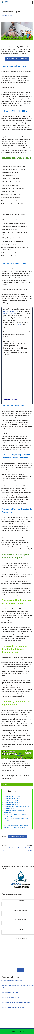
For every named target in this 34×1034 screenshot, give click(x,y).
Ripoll (19, 324)
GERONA (6, 784)
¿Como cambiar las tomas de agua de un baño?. (16, 1002)
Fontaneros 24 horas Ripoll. (12, 802)
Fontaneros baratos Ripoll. (12, 804)
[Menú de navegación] (30, 2)
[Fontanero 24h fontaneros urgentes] (7, 2)
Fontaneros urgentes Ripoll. (12, 798)
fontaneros (9, 313)
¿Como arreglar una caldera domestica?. (14, 1007)
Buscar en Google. (10, 399)
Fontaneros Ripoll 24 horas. (12, 796)
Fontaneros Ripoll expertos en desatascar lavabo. (17, 819)
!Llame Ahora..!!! (18, 1032)
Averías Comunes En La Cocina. (11, 980)
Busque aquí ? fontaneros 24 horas (16, 827)
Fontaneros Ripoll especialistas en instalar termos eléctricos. (16, 807)
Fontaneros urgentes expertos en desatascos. (14, 811)
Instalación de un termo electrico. (11, 992)
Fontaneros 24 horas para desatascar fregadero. (16, 815)
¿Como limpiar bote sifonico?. (10, 997)
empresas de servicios (10, 311)
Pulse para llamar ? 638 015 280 (17, 58)
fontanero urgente (6, 15)
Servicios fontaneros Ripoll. (14, 800)
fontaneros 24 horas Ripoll (17, 836)
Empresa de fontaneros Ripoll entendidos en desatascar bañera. (18, 823)
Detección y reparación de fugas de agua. (17, 825)
